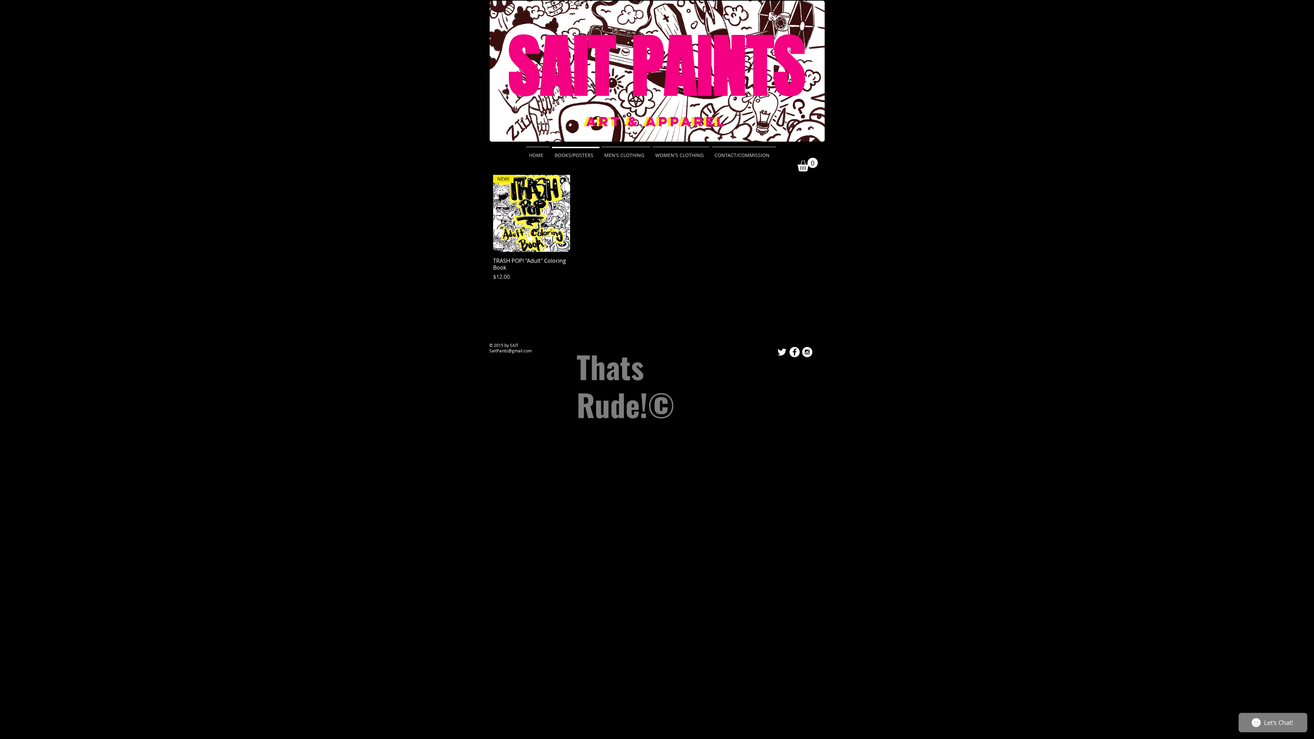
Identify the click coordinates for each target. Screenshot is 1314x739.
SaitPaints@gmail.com (510, 350)
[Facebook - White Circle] (794, 352)
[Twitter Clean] (782, 352)
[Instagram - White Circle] (807, 352)
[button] (807, 164)
